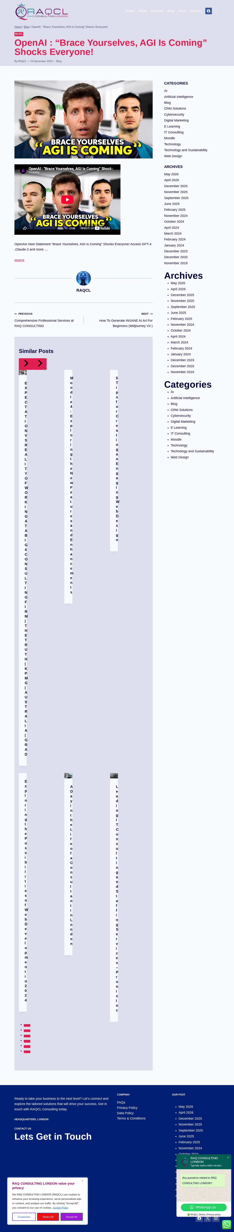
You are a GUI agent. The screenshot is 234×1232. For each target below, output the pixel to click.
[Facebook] (208, 11)
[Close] (84, 1180)
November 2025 (176, 192)
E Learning (172, 126)
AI (165, 91)
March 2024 (173, 233)
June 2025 (172, 204)
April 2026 (171, 180)
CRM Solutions (175, 108)
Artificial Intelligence (178, 97)
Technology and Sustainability (185, 150)
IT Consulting (174, 132)
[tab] (27, 1025)
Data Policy (125, 1113)
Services (157, 11)
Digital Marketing (176, 120)
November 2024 (176, 216)
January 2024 (174, 245)
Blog (170, 11)
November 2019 (176, 263)
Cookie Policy (60, 1207)
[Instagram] (216, 1218)
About (142, 11)
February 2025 (175, 210)
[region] (47, 1201)
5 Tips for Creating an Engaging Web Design (117, 459)
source (19, 260)
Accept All (71, 1216)
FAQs (182, 11)
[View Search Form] (217, 11)
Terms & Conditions (131, 1118)
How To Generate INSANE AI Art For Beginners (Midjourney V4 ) (126, 320)
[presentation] (23, 372)
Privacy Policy (127, 1108)
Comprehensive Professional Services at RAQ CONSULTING (44, 320)
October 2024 (174, 221)
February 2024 (175, 239)
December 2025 (176, 186)
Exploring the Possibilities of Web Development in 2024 (26, 890)
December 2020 (176, 257)
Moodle (169, 138)
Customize (24, 1216)
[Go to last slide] (26, 364)
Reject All (48, 1216)
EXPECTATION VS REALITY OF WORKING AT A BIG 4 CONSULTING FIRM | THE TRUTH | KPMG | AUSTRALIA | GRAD (26, 568)
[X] (207, 1218)
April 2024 (171, 227)
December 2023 (176, 251)
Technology (172, 144)
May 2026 (171, 174)
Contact (195, 11)
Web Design (173, 156)
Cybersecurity (174, 114)
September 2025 (176, 198)
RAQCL (22, 61)
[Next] (40, 364)
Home (130, 11)
